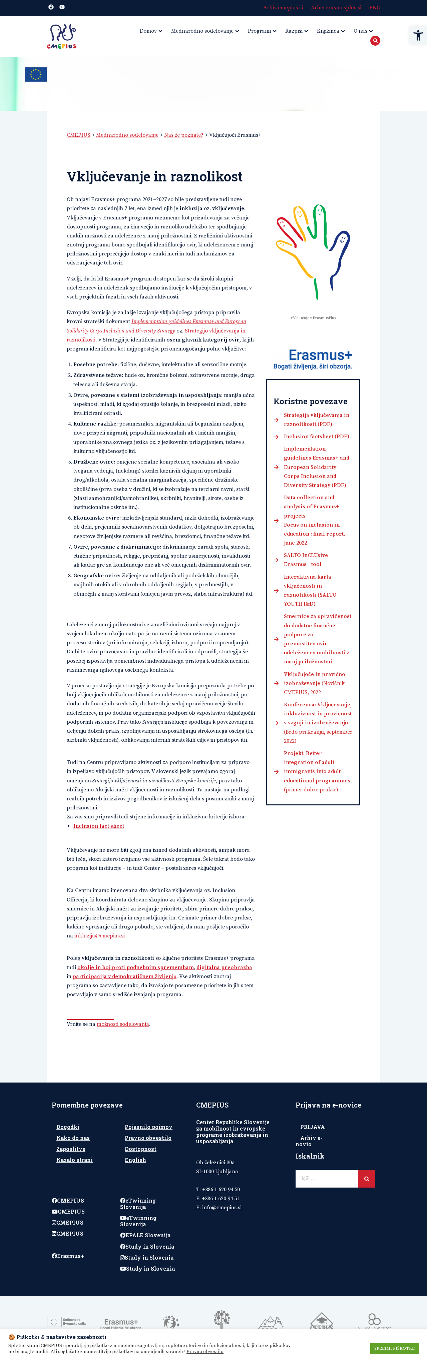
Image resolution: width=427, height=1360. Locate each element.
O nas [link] (360, 31)
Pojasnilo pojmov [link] (148, 1126)
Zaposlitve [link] (70, 1148)
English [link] (135, 1159)
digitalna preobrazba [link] (224, 967)
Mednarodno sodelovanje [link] (202, 31)
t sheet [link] (115, 826)
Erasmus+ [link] (70, 1255)
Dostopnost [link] (140, 1148)
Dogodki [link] (67, 1126)
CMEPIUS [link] (70, 1200)
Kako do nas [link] (73, 1137)
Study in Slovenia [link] (149, 1246)
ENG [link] (374, 7)
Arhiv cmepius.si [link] (283, 7)
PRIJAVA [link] (312, 1126)
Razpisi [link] (294, 31)
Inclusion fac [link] (90, 826)
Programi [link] (259, 31)
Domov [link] (148, 31)
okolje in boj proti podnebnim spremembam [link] (135, 967)
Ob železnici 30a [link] (215, 1162)
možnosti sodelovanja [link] (123, 1024)
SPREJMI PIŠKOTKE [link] (394, 1348)
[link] (418, 35)
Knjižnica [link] (328, 31)
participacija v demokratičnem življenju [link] (124, 976)
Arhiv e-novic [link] (309, 1141)
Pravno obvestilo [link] (148, 1137)
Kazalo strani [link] (74, 1159)
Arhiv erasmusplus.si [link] (336, 7)
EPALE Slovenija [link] (147, 1235)
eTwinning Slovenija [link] (138, 1203)
